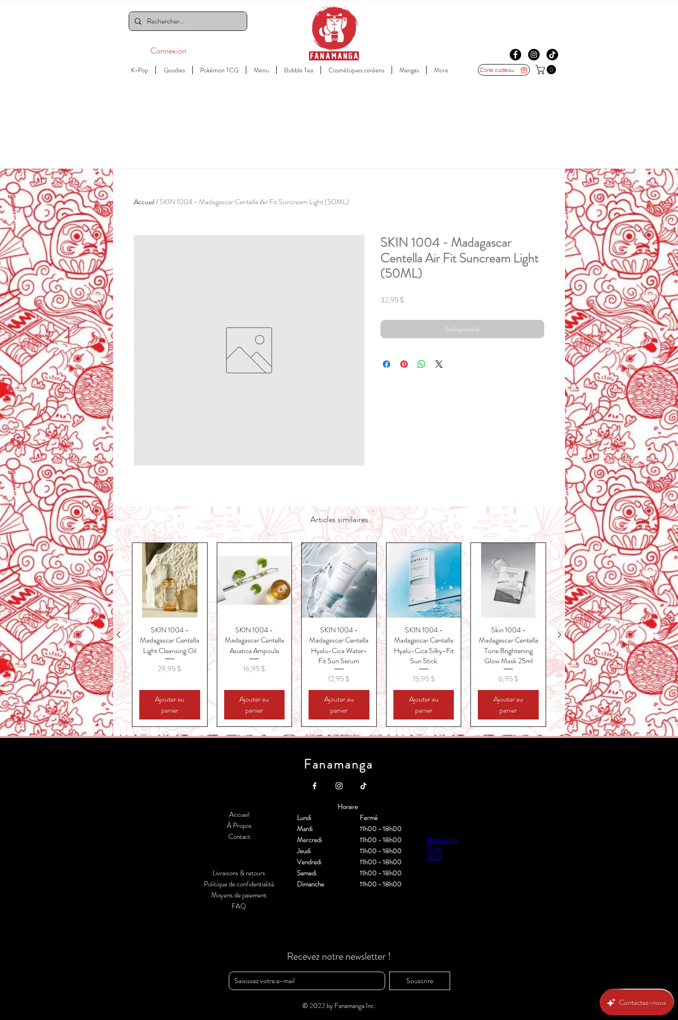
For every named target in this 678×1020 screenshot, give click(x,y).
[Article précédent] (118, 634)
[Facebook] (515, 54)
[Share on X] (439, 364)
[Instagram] (534, 54)
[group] (339, 634)
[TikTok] (552, 54)
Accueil (144, 201)
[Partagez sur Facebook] (386, 364)
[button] (546, 69)
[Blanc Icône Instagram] (339, 785)
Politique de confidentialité (239, 884)
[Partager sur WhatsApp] (421, 364)
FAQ (239, 906)
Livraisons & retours (239, 873)
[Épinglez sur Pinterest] (404, 364)
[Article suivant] (559, 634)
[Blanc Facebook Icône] (314, 785)
